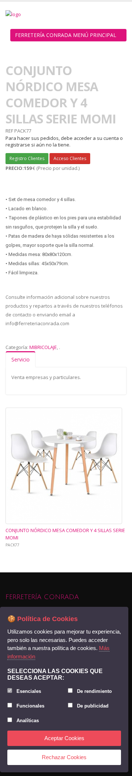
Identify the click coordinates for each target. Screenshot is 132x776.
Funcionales (30, 706)
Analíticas (27, 720)
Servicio (20, 359)
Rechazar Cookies (64, 757)
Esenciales (28, 691)
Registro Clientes (27, 158)
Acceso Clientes (70, 158)
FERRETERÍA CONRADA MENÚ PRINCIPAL (66, 34)
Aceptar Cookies (64, 738)
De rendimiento (94, 691)
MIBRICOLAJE (43, 347)
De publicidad (93, 706)
